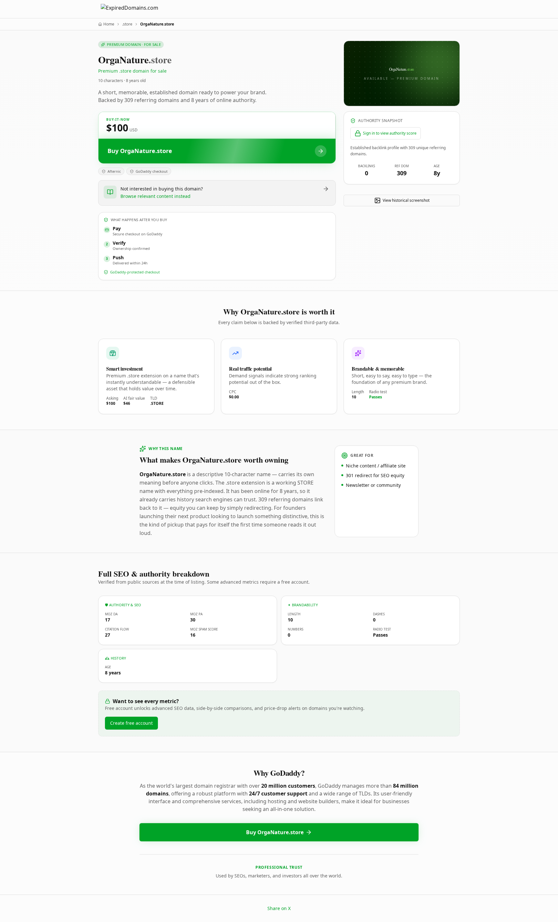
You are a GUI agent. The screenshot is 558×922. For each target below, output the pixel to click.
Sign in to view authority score (390, 133)
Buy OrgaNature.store (275, 832)
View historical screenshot (406, 200)
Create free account (131, 723)
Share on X (279, 908)
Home (108, 24)
